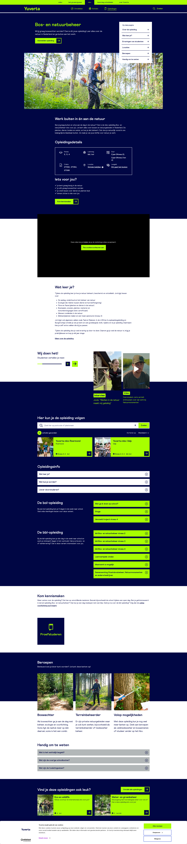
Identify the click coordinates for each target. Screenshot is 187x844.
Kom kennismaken (64, 201)
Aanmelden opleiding (45, 41)
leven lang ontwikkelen (105, 2)
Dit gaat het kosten (119, 167)
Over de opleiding (129, 30)
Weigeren (157, 839)
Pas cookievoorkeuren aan (93, 247)
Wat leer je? (127, 35)
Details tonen (43, 838)
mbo (89, 2)
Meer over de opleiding (64, 338)
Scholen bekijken (94, 167)
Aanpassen (156, 832)
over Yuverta (124, 2)
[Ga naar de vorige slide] (68, 364)
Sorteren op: (131, 433)
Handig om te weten (130, 59)
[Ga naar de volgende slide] (75, 364)
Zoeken (160, 9)
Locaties (125, 47)
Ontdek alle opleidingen (132, 789)
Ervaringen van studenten (132, 41)
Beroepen (126, 53)
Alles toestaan (157, 826)
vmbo (60, 2)
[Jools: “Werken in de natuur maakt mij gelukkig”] (107, 369)
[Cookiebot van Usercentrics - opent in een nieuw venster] (25, 840)
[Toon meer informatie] (102, 167)
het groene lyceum (75, 2)
